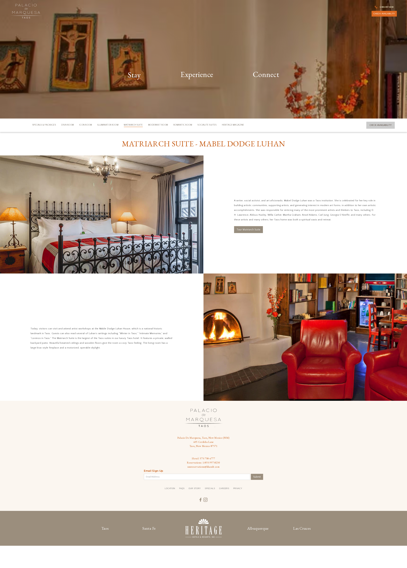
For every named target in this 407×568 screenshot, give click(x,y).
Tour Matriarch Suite (248, 229)
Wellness (299, 88)
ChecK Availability (380, 125)
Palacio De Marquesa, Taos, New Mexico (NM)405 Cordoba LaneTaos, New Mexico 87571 (203, 442)
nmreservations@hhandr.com (203, 466)
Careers (224, 488)
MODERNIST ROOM (158, 125)
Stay (134, 75)
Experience (196, 74)
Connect (266, 74)
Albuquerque (258, 528)
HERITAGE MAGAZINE (233, 125)
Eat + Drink (152, 88)
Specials (210, 488)
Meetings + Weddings (228, 88)
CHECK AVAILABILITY (384, 14)
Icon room (85, 125)
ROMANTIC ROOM (182, 125)
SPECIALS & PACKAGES (44, 125)
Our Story (195, 488)
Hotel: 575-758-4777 (203, 458)
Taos (105, 528)
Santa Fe (149, 528)
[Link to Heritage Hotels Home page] (203, 528)
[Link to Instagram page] (205, 500)
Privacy (237, 488)
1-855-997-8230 (387, 7)
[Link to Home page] (26, 11)
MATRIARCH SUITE (133, 125)
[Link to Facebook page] (200, 500)
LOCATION (170, 488)
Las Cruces (302, 528)
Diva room (67, 125)
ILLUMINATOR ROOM (107, 125)
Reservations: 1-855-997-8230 (203, 462)
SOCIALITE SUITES (207, 125)
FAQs (182, 488)
